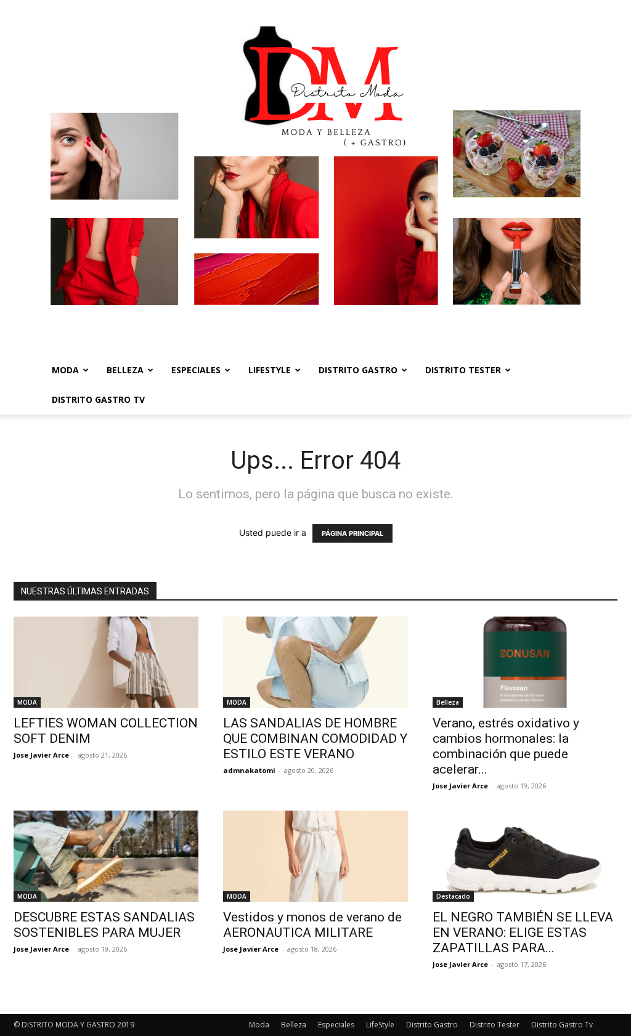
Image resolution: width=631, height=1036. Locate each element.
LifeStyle (269, 370)
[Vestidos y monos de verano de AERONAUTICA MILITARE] (315, 856)
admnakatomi (249, 770)
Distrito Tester (463, 370)
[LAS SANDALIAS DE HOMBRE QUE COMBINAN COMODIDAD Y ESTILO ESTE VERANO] (315, 662)
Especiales (196, 370)
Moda (65, 370)
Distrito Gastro (358, 370)
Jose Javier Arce (41, 754)
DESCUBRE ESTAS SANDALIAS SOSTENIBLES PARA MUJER (104, 925)
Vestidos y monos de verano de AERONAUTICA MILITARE (312, 925)
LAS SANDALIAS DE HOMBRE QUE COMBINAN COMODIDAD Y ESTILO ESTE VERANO (315, 738)
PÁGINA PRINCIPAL (352, 533)
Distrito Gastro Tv (98, 399)
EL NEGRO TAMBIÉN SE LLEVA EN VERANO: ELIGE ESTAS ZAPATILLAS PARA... (523, 932)
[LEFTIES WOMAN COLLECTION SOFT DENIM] (106, 662)
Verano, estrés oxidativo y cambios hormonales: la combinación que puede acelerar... (506, 746)
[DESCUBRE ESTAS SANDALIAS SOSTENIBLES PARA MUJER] (106, 856)
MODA (27, 702)
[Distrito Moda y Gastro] (315, 177)
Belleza (125, 370)
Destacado (453, 896)
